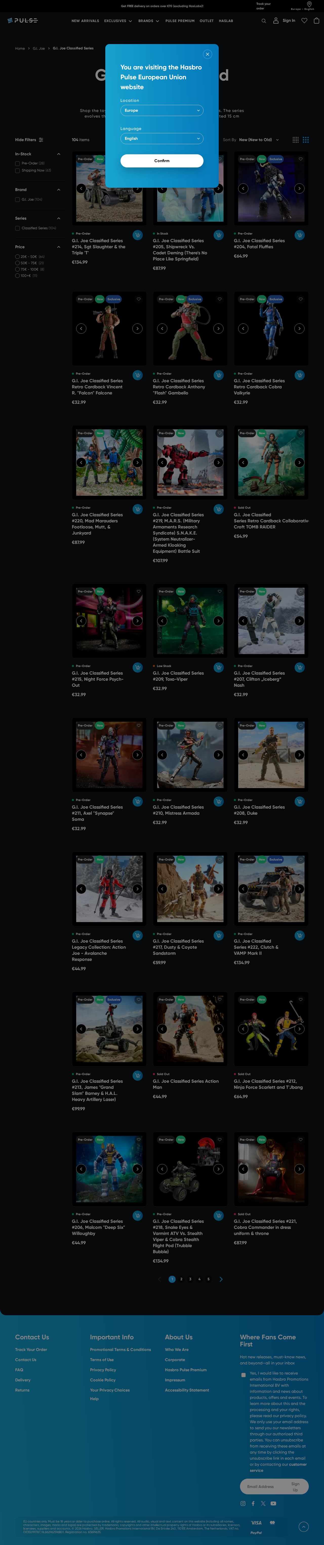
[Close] (208, 54)
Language (130, 128)
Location (129, 100)
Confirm (162, 160)
